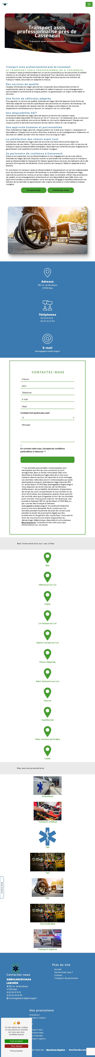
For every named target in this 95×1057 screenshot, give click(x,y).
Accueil (57, 969)
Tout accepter (16, 1041)
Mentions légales (55, 1049)
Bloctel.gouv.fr (29, 522)
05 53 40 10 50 (47, 321)
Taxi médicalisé (36, 1035)
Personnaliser (16, 1051)
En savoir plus (33, 190)
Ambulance (34, 1015)
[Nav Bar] (89, 4)
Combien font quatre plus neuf (34, 413)
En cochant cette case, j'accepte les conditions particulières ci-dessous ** (42, 450)
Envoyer (50, 459)
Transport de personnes (66, 978)
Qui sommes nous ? (63, 972)
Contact (58, 975)
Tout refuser (16, 1046)
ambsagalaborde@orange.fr (47, 351)
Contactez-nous (61, 190)
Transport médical (37, 1018)
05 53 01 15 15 (46, 318)
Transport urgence (37, 1038)
